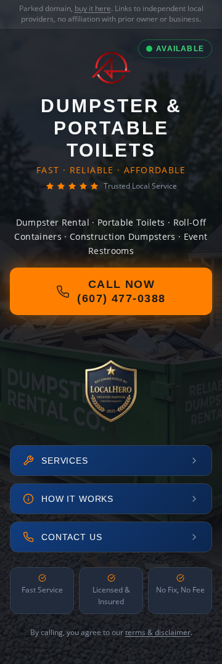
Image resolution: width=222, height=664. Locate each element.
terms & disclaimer (158, 632)
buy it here (93, 8)
